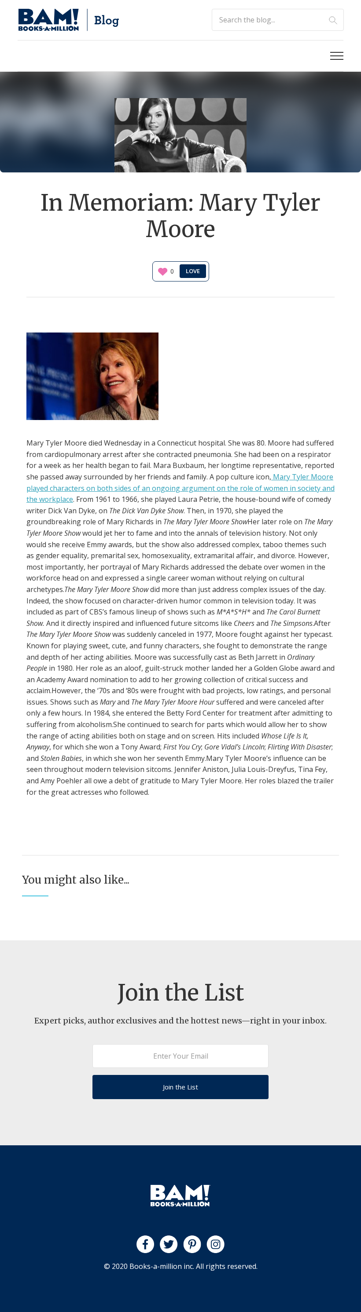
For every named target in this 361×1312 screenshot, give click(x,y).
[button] (336, 56)
